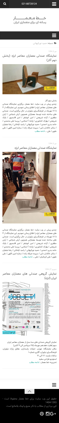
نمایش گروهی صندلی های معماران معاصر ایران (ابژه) (29, 276)
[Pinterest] (41, 413)
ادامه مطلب (40, 131)
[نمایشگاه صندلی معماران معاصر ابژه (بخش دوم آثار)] (29, 79)
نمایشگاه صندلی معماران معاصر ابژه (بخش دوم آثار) (29, 58)
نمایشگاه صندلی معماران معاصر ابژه (36, 148)
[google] (53, 413)
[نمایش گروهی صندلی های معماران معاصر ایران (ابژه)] (29, 309)
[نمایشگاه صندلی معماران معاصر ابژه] (29, 187)
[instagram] (47, 413)
